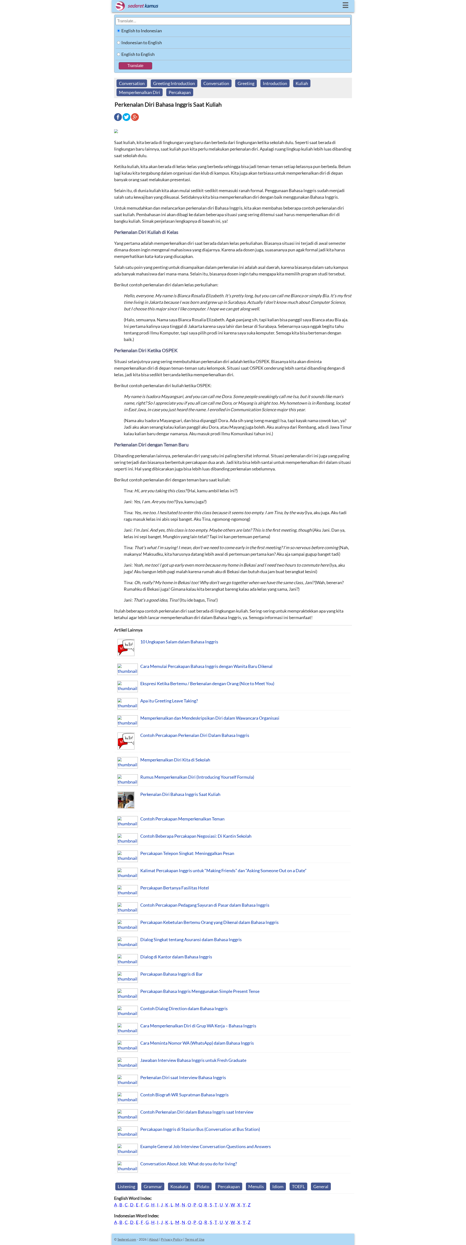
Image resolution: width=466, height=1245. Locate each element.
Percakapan (180, 92)
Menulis (256, 1186)
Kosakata (179, 1186)
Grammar (153, 1186)
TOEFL (298, 1186)
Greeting (246, 83)
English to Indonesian (141, 30)
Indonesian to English (141, 42)
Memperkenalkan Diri (139, 92)
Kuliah (302, 83)
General (320, 1186)
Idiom (277, 1186)
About (153, 1239)
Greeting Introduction (174, 83)
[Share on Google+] (135, 120)
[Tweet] (126, 120)
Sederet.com (126, 1239)
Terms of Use (194, 1239)
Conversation (132, 83)
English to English (138, 54)
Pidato (203, 1186)
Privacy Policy (172, 1239)
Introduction (275, 83)
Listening (126, 1186)
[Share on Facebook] (118, 120)
